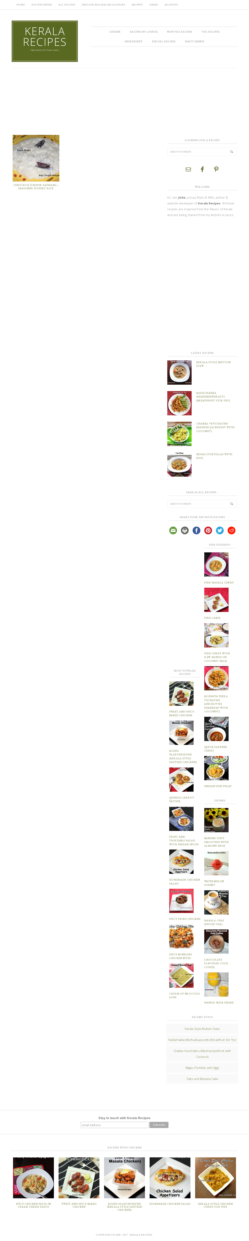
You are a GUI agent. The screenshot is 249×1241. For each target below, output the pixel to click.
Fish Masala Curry (219, 582)
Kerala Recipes (45, 36)
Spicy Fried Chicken (184, 919)
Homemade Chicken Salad (170, 1203)
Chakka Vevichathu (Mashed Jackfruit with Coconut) (215, 427)
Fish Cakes (212, 618)
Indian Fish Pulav (218, 786)
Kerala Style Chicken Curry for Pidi (215, 1205)
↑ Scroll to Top (31, 1236)
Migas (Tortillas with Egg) (202, 1068)
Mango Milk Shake (219, 1002)
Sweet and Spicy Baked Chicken (79, 1205)
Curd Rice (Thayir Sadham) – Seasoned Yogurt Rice (36, 186)
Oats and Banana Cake (202, 1079)
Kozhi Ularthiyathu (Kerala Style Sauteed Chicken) (124, 1206)
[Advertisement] (124, 101)
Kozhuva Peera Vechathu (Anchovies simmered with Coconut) (216, 704)
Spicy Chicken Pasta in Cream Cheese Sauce (33, 1205)
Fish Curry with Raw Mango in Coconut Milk (217, 657)
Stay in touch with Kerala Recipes (124, 1118)
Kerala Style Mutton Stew (202, 1029)
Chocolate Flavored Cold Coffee (216, 963)
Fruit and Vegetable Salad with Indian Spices (184, 840)
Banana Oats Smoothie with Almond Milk (216, 842)
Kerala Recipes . (141, 1234)
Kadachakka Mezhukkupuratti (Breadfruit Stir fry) (213, 396)
